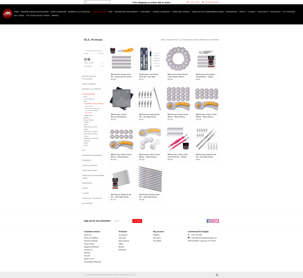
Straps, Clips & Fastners (91, 127)
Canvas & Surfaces (161, 12)
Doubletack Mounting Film (91, 138)
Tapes (85, 101)
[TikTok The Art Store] (217, 221)
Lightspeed (132, 275)
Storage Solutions (89, 120)
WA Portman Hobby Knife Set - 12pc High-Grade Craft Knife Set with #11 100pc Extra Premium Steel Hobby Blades (121, 196)
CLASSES (251, 12)
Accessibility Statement (92, 262)
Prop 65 (87, 256)
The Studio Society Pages (38, 15)
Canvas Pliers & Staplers (91, 131)
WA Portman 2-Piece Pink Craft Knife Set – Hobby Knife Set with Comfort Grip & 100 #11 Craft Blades (178, 156)
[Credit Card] (216, 275)
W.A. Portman (289, 12)
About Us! (87, 235)
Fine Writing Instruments (126, 12)
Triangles (86, 122)
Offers (121, 244)
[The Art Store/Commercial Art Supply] (7, 13)
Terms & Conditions (91, 238)
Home (16, 12)
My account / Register (212, 2)
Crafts (242, 12)
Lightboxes (87, 117)
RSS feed (122, 250)
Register (156, 235)
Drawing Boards (88, 115)
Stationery (145, 12)
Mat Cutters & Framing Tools (92, 108)
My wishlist (157, 241)
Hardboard (87, 140)
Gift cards (19, 15)
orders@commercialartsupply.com (204, 238)
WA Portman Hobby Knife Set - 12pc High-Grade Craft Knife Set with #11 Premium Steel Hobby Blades (149, 196)
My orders (157, 238)
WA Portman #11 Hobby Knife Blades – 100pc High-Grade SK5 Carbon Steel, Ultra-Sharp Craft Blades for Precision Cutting (205, 75)
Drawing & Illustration (79, 12)
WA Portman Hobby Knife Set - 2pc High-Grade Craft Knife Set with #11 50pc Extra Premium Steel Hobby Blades (206, 156)
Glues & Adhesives (89, 99)
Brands (55, 15)
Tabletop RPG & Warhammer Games (208, 12)
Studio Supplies (99, 12)
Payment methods (91, 241)
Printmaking (231, 12)
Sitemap (87, 253)
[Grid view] (85, 59)
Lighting (86, 129)
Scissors (86, 136)
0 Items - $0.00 (195, 2)
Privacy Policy (89, 244)
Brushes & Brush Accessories (35, 12)
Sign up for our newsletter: (97, 221)
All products (123, 235)
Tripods (86, 143)
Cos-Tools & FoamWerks (91, 110)
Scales (85, 124)
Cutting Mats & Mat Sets (90, 133)
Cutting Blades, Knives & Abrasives (194, 40)
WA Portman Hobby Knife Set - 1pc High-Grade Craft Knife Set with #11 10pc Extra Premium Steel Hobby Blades (149, 115)
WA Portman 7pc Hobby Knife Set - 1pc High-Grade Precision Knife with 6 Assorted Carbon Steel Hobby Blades (148, 75)
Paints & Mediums (58, 12)
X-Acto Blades (89, 106)
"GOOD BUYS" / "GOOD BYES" (269, 12)
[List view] (89, 59)
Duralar (86, 145)
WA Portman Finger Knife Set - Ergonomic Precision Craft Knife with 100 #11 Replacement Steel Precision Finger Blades (121, 75)
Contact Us (88, 250)
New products (124, 241)
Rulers (85, 96)
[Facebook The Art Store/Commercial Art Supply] (208, 221)
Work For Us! (89, 259)
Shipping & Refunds (91, 247)
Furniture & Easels (181, 12)
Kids (110, 12)
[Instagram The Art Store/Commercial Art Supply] (213, 221)
